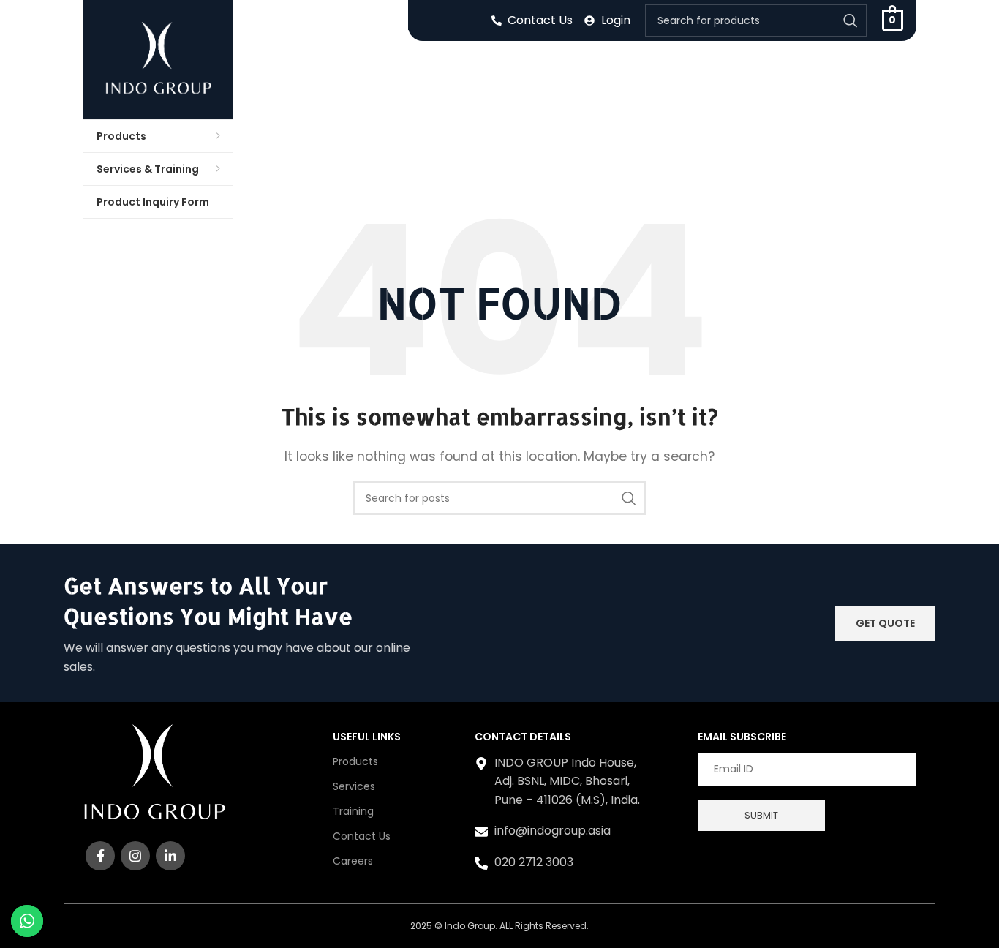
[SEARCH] (850, 20)
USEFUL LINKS (367, 736)
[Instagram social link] (135, 855)
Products (355, 761)
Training (353, 811)
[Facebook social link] (100, 855)
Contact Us (362, 836)
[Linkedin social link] (170, 855)
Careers (353, 861)
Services (354, 786)
